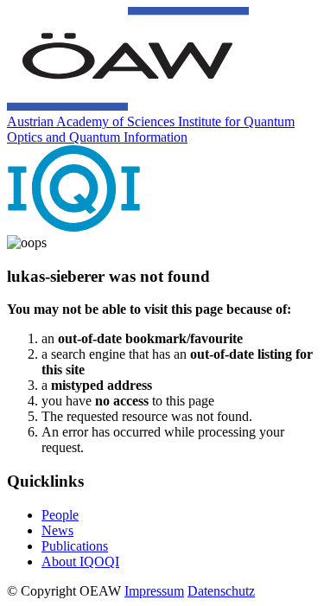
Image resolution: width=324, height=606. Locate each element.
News (57, 530)
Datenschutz (221, 591)
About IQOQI (80, 561)
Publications (74, 546)
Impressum (154, 591)
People (60, 514)
